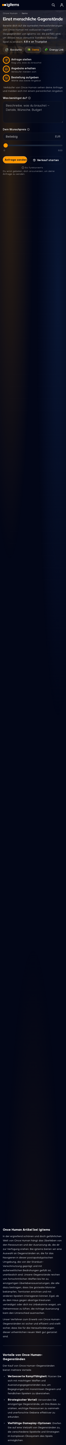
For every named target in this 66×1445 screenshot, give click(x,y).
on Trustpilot (35, 41)
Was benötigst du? (15, 98)
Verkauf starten (48, 160)
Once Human (10, 13)
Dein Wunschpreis (14, 129)
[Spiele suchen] (53, 5)
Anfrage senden (16, 160)
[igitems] (10, 5)
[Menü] (62, 5)
